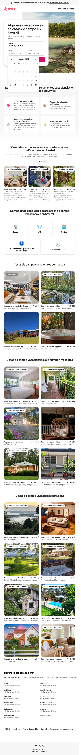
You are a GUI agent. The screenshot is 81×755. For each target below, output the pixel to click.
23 (36, 81)
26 (19, 85)
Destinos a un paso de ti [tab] (12, 677)
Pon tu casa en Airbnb (65, 9)
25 (15, 85)
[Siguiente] (44, 161)
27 (23, 85)
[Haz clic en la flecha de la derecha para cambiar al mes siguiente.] (35, 59)
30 (36, 85)
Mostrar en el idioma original (59, 3)
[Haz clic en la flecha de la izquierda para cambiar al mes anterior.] (11, 59)
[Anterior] (35, 161)
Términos (44, 751)
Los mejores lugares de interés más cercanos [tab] (62, 677)
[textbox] (17, 53)
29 (32, 85)
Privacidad (35, 751)
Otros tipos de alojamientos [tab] (33, 677)
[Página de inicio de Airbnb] (9, 8)
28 (27, 85)
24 (11, 85)
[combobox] (26, 45)
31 (11, 89)
